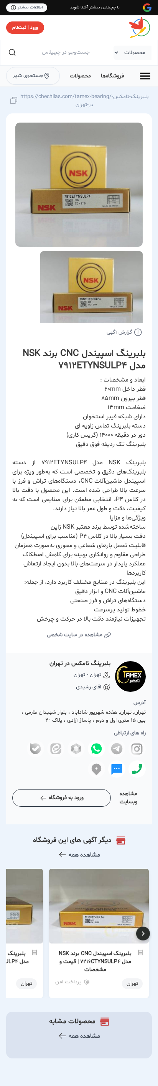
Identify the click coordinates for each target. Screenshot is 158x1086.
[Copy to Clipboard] (13, 101)
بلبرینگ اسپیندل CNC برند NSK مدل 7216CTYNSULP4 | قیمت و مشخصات (95, 961)
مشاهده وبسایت (128, 798)
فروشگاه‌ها (112, 76)
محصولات (80, 76)
